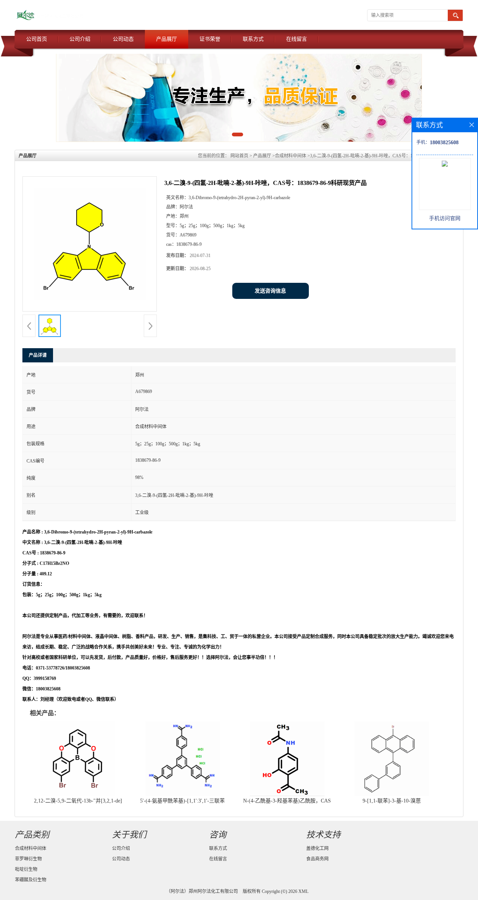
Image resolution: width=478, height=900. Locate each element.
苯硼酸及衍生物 (30, 879)
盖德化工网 (317, 848)
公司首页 (36, 39)
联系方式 (253, 39)
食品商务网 (317, 859)
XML (303, 891)
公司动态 (123, 39)
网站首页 (239, 155)
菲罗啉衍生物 (28, 859)
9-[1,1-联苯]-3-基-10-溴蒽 (392, 801)
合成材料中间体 (290, 155)
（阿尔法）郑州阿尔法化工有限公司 (202, 891)
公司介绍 (79, 39)
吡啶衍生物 (26, 869)
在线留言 (296, 39)
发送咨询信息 (270, 291)
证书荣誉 (209, 39)
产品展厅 (166, 39)
